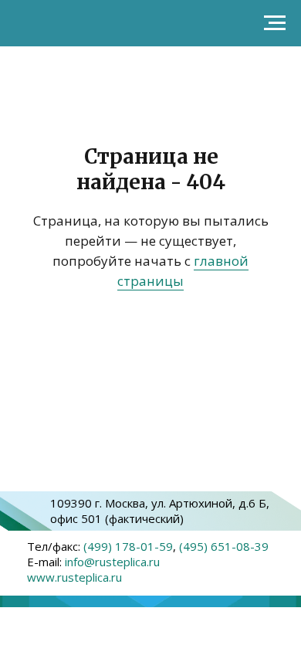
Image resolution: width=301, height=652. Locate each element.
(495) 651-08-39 (224, 546)
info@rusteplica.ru (112, 561)
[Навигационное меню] (275, 23)
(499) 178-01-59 (128, 546)
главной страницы (183, 271)
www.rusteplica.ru (74, 577)
